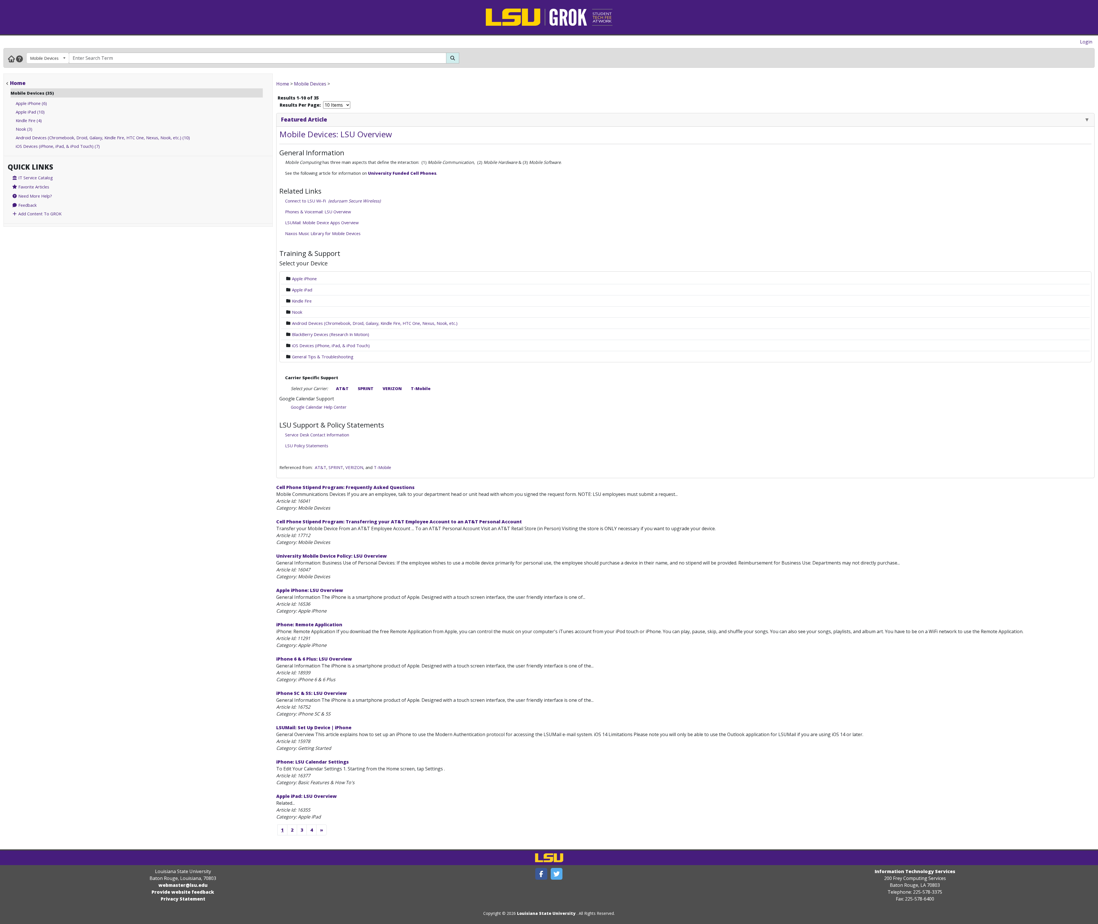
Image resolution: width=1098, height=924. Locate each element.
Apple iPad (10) (30, 112)
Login (1086, 42)
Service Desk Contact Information (317, 435)
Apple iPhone (304, 278)
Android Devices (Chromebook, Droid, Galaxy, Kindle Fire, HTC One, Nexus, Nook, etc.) (375, 323)
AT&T (342, 388)
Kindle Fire (302, 301)
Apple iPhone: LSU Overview (309, 590)
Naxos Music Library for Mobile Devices (323, 233)
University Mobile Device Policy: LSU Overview (331, 556)
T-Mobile (421, 388)
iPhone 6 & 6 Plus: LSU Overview (314, 659)
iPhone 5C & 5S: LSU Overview (311, 693)
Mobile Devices (44, 58)
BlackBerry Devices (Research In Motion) (330, 334)
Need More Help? (34, 196)
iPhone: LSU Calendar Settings (312, 762)
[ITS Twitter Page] (557, 874)
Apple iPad (302, 290)
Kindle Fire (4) (29, 120)
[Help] (19, 58)
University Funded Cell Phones (402, 173)
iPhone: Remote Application (309, 624)
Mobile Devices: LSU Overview (335, 134)
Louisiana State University (546, 913)
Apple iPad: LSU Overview (306, 796)
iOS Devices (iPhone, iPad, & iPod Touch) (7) (58, 146)
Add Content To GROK (39, 213)
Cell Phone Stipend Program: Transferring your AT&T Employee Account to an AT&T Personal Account (399, 521)
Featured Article (304, 119)
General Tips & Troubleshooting (322, 356)
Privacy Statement (183, 899)
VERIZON (392, 388)
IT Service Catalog (35, 177)
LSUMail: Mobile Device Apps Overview (322, 222)
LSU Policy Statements (306, 445)
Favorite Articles (33, 187)
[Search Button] (452, 58)
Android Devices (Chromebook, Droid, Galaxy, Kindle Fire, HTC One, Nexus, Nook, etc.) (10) (103, 137)
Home (17, 83)
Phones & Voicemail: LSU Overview (318, 211)
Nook (297, 312)
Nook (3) (24, 129)
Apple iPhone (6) (31, 103)
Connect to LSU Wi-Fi (333, 201)
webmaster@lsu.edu (183, 885)
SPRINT (365, 388)
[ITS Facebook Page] (541, 874)
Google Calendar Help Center (319, 407)
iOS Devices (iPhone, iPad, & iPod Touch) (331, 345)
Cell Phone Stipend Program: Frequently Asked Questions (345, 487)
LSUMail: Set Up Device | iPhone (313, 727)
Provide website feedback (183, 892)
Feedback (27, 205)
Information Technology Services (915, 871)
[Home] (11, 58)
